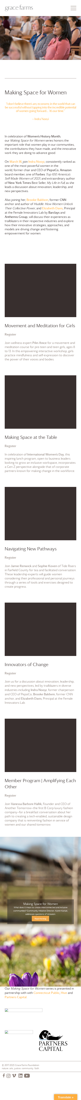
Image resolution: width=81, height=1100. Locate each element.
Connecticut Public (47, 993)
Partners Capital (16, 997)
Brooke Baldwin (37, 200)
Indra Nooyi (36, 161)
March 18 (15, 161)
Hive (64, 993)
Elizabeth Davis (52, 208)
